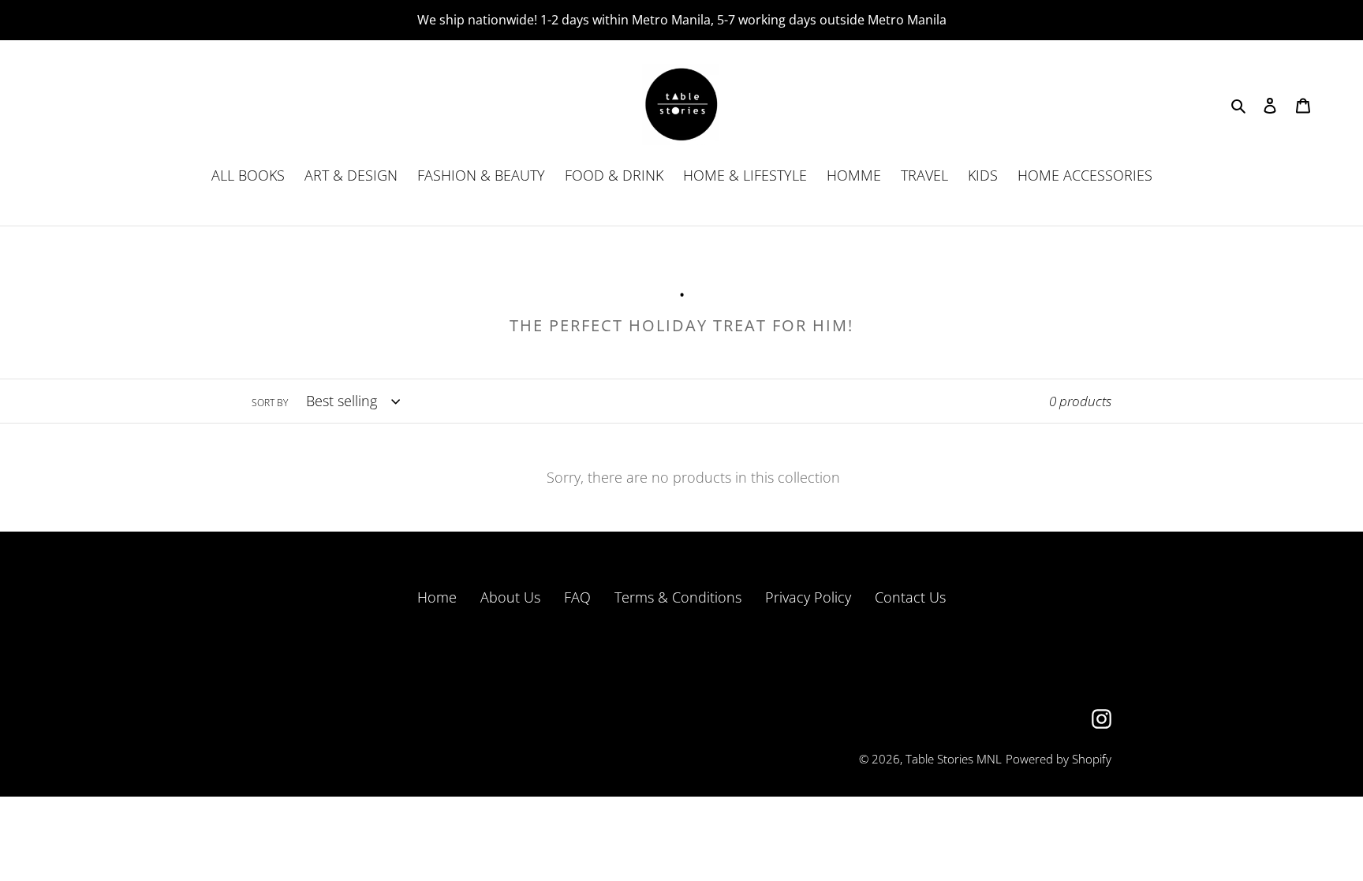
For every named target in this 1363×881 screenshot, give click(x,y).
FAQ (577, 597)
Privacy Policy (808, 597)
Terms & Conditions (677, 597)
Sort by (270, 402)
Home (437, 597)
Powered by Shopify (1058, 759)
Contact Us (910, 597)
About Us (510, 597)
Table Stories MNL (954, 759)
